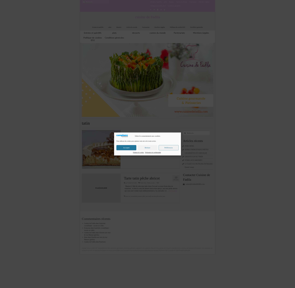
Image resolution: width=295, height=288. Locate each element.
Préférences (168, 148)
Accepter (126, 148)
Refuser (147, 148)
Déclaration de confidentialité (153, 152)
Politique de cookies (138, 152)
